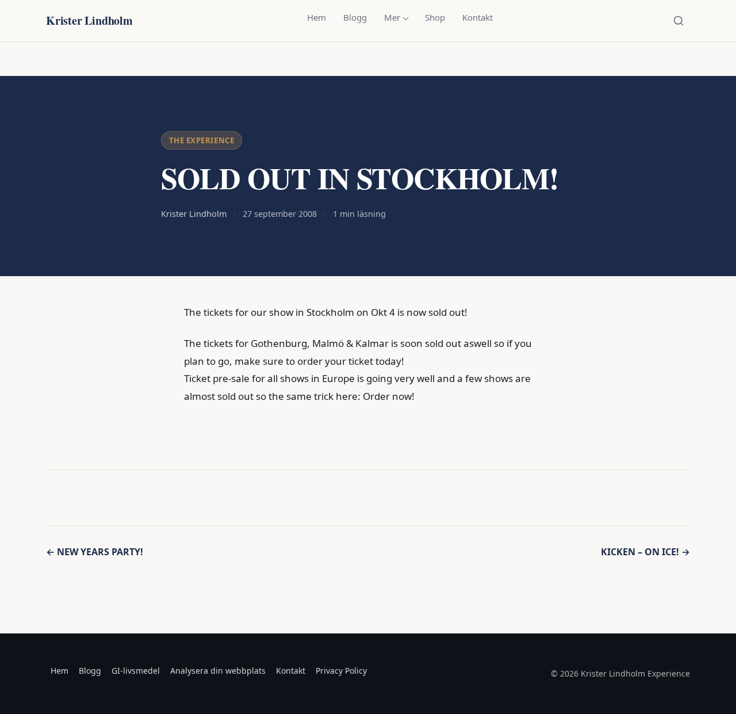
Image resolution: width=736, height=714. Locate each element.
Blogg (355, 17)
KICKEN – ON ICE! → (645, 551)
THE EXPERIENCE (201, 140)
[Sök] (678, 20)
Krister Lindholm (89, 20)
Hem (316, 17)
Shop (435, 17)
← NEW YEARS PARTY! (94, 551)
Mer (392, 17)
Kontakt (477, 17)
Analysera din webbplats (218, 670)
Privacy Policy (341, 670)
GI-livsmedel (136, 670)
